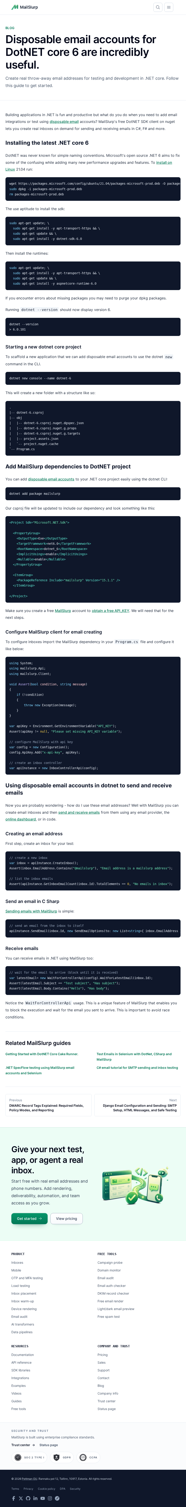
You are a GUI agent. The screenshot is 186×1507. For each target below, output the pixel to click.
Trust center (106, 1401)
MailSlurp (63, 610)
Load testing (20, 1286)
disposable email (64, 121)
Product (17, 1254)
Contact (103, 1378)
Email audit (19, 1316)
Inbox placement (23, 1293)
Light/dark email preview (116, 1309)
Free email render (110, 1301)
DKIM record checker (113, 1293)
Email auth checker (112, 1286)
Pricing (103, 1355)
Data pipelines (21, 1332)
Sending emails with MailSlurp (31, 911)
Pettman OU (29, 1478)
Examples (18, 1386)
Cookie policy (46, 1488)
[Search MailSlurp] (157, 7)
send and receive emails (79, 812)
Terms (15, 1488)
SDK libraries (20, 1370)
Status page (107, 1409)
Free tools (107, 1254)
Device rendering (24, 1309)
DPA (62, 1488)
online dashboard (20, 819)
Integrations (20, 1378)
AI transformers (22, 1324)
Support (104, 1370)
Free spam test (109, 1316)
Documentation (22, 1355)
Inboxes (17, 1262)
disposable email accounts (51, 479)
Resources (19, 1346)
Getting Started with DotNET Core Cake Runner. (41, 1054)
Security (75, 1488)
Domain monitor (109, 1270)
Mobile (16, 1270)
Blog (101, 1386)
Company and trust (114, 1346)
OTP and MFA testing (27, 1278)
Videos (16, 1393)
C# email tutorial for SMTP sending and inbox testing (137, 1067)
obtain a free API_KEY (110, 610)
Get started (27, 1218)
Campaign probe (110, 1262)
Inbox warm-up (22, 1301)
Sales (101, 1362)
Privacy (28, 1488)
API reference (21, 1362)
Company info (108, 1393)
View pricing (66, 1218)
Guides (16, 1401)
